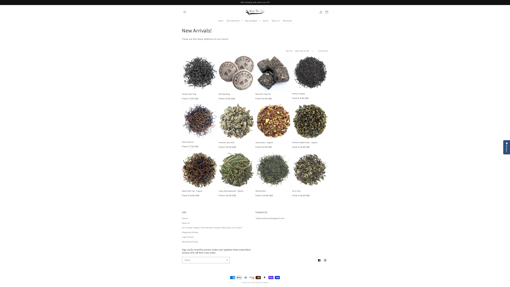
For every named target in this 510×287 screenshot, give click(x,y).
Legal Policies (188, 237)
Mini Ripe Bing (224, 94)
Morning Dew (261, 191)
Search (185, 218)
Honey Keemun (188, 142)
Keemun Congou (298, 94)
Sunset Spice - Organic (264, 143)
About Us (186, 223)
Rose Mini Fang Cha (263, 94)
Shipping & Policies (190, 232)
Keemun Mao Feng (189, 94)
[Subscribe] (227, 260)
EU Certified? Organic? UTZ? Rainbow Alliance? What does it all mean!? (212, 227)
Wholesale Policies (190, 242)
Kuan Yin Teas (251, 282)
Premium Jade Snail (227, 143)
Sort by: (289, 51)
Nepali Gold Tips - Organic (192, 191)
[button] (185, 12)
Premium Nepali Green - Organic (305, 143)
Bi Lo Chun (296, 191)
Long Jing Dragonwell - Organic (231, 191)
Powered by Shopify (262, 282)
